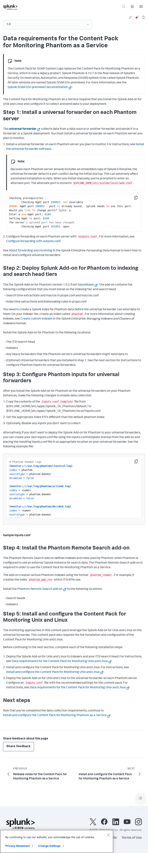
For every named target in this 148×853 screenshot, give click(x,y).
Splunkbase (86, 285)
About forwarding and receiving (30, 250)
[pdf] (143, 17)
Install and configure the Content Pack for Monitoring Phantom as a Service (55, 715)
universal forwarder (22, 129)
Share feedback (18, 746)
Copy (138, 199)
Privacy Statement (17, 845)
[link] (130, 17)
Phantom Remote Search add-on (39, 589)
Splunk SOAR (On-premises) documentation (38, 87)
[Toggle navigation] (140, 798)
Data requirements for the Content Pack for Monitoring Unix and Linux (60, 661)
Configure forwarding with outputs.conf (33, 241)
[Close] (108, 835)
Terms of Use (132, 838)
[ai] (137, 17)
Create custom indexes (36, 319)
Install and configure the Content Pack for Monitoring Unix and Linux (53, 672)
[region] (56, 841)
